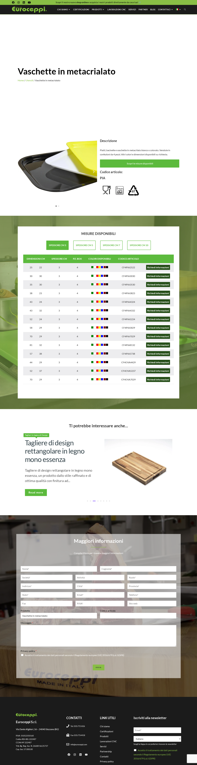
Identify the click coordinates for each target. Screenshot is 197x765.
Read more (36, 492)
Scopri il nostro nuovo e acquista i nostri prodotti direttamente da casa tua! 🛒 (98, 2)
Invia (99, 667)
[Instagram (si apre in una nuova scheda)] (18, 2)
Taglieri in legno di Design (36, 435)
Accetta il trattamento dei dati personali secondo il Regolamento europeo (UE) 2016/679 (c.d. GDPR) (74, 655)
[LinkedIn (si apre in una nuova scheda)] (23, 2)
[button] (21, 172)
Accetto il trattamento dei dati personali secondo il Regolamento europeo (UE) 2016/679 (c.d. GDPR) (155, 754)
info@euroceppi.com (79, 744)
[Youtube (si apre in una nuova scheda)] (29, 2)
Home (21, 80)
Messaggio (27, 622)
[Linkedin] (80, 754)
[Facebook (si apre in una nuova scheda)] (14, 2)
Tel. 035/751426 (78, 726)
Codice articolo (108, 610)
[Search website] (185, 10)
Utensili (29, 80)
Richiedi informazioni (158, 267)
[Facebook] (69, 754)
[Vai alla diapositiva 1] (56, 206)
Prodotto (25, 610)
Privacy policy (28, 651)
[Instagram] (74, 754)
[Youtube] (86, 754)
